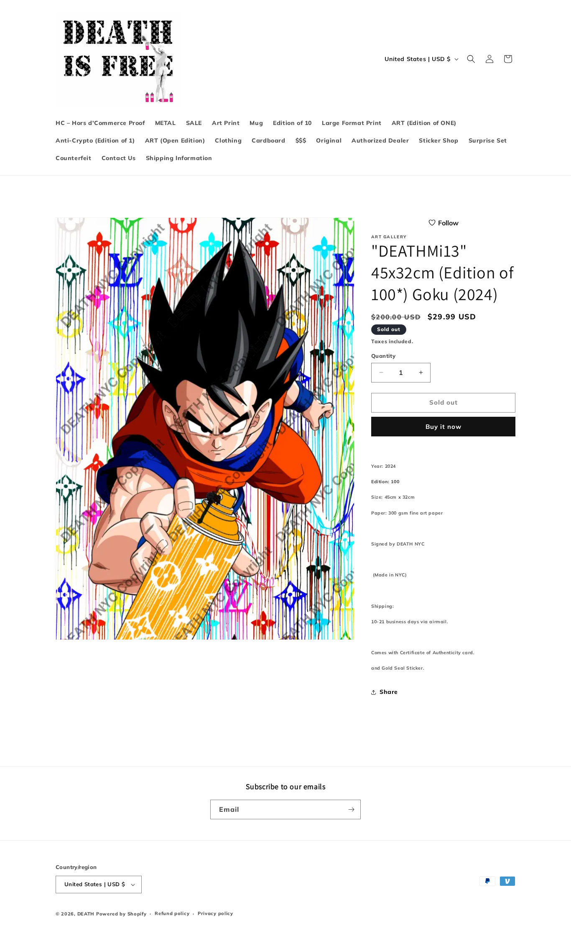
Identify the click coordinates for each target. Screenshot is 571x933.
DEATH (86, 914)
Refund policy (172, 913)
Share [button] (389, 692)
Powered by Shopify (121, 914)
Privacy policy (215, 913)
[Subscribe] (351, 809)
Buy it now (443, 427)
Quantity (383, 355)
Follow (448, 223)
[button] (471, 59)
